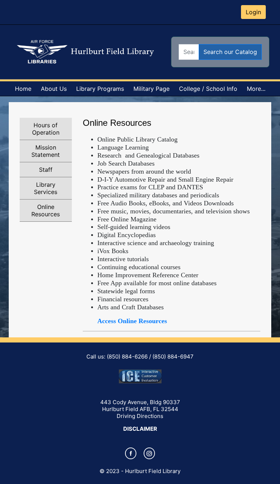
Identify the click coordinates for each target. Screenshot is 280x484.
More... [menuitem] (256, 88)
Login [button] (253, 12)
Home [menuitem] (23, 88)
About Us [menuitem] (54, 88)
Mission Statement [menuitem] (45, 151)
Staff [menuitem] (45, 169)
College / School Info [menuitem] (208, 88)
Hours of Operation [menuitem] (45, 128)
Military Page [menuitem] (151, 88)
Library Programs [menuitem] (100, 88)
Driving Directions (140, 416)
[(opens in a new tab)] (130, 458)
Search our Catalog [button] (230, 51)
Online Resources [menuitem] (45, 210)
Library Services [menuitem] (45, 188)
